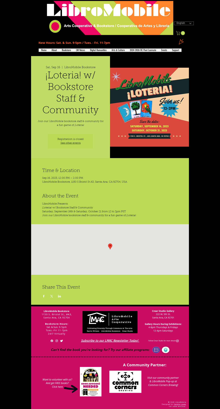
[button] (54, 50)
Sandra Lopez (180, 404)
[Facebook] (51, 340)
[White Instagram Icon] (56, 340)
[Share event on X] (51, 296)
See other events (71, 143)
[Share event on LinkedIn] (59, 296)
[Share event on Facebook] (43, 296)
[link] (181, 33)
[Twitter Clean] (61, 340)
